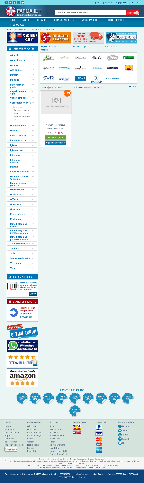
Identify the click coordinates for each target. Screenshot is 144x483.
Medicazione (17, 189)
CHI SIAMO (41, 19)
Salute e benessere (20, 243)
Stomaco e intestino (20, 258)
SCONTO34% (75, 410)
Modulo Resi (31, 451)
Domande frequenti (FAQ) (58, 451)
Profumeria (16, 219)
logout (109, 2)
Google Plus (126, 438)
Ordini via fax (31, 426)
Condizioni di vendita (11, 432)
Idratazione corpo (21, 110)
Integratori (15, 155)
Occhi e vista (16, 194)
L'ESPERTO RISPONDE (116, 19)
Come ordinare (32, 429)
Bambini (14, 75)
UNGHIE (45, 49)
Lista (133, 86)
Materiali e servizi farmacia (19, 177)
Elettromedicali (18, 135)
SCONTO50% (75, 397)
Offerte (14, 199)
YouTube (125, 434)
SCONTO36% (114, 397)
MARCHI (26, 19)
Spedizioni (30, 441)
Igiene (13, 145)
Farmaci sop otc (18, 140)
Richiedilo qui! (26, 317)
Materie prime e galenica (18, 184)
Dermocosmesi (18, 125)
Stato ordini (54, 432)
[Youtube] (14, 2)
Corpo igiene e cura (20, 102)
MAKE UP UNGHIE (80, 46)
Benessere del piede (17, 86)
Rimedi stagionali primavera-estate (19, 238)
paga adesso (123, 2)
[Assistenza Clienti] (22, 37)
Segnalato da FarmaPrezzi (58, 454)
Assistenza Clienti (56, 438)
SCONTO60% (48, 397)
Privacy (52, 441)
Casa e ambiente (19, 97)
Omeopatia (16, 204)
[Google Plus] (18, 2)
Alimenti (14, 55)
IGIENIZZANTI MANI (49, 46)
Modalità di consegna (34, 435)
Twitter (124, 430)
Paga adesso (31, 447)
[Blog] (22, 2)
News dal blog (54, 447)
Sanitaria (14, 248)
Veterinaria (16, 263)
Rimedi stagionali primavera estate (19, 231)
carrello (136, 2)
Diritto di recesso (33, 444)
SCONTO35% (128, 397)
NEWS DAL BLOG (17, 24)
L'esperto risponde (10, 441)
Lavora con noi (9, 429)
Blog (123, 443)
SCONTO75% (22, 397)
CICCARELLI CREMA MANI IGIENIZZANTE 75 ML (55, 127)
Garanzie (30, 438)
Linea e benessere (19, 171)
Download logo (9, 438)
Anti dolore (16, 70)
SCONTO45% (88, 397)
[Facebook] (6, 2)
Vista (12, 268)
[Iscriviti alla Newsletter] (55, 37)
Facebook (125, 426)
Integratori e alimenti (16, 161)
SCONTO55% (61, 397)
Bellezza (14, 79)
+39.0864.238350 (63, 474)
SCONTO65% (35, 397)
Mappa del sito (9, 435)
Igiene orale (16, 150)
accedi (99, 2)
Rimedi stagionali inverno (19, 225)
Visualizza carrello (56, 429)
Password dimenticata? (58, 435)
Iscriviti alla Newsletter (57, 444)
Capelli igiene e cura (18, 92)
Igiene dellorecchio (21, 113)
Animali (14, 65)
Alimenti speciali (18, 60)
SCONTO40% (101, 397)
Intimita (14, 166)
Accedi (52, 426)
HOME (12, 19)
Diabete (14, 130)
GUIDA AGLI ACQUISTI (63, 19)
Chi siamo (7, 426)
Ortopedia (15, 209)
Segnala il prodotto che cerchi (14, 444)
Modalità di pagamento (34, 432)
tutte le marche (113, 78)
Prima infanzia (17, 214)
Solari (13, 253)
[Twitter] (10, 2)
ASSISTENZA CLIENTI (90, 19)
